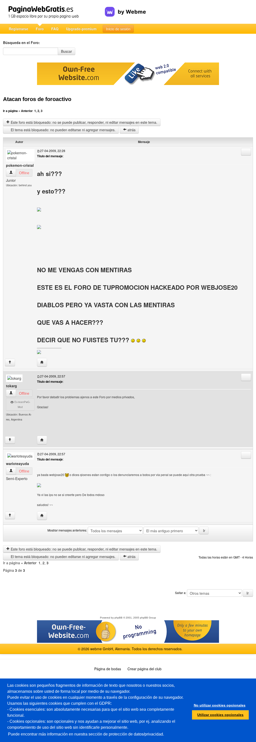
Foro (40, 28)
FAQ (54, 28)
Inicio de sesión (118, 28)
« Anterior (25, 110)
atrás (131, 129)
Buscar (66, 51)
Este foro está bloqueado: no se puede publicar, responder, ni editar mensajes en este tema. (83, 122)
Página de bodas (107, 668)
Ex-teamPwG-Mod (22, 404)
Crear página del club (145, 668)
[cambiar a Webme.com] (125, 7)
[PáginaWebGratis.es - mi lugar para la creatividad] (54, 12)
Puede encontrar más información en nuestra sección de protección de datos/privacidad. (86, 734)
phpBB (118, 617)
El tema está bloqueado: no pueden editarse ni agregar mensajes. (63, 129)
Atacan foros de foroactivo (37, 99)
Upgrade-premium (81, 28)
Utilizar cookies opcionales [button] (220, 715)
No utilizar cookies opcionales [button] (220, 705)
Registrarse (18, 28)
